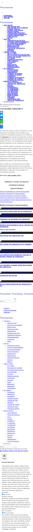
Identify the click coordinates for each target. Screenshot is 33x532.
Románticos (12, 66)
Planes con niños (15, 30)
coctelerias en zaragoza (13, 198)
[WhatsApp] (16, 121)
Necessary (7, 494)
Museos (9, 362)
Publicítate (7, 312)
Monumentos (13, 47)
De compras (9, 68)
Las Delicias (12, 91)
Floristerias (12, 70)
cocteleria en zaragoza (13, 196)
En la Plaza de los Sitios (18, 54)
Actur (10, 85)
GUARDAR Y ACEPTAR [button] (8, 529)
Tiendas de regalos (15, 77)
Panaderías (12, 72)
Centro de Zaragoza (16, 84)
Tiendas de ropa (14, 75)
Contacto (6, 308)
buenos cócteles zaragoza (18, 191)
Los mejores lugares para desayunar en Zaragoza (16, 266)
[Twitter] (16, 115)
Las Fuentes (12, 93)
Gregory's (25, 200)
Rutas (9, 341)
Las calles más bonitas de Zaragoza (16, 211)
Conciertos (12, 37)
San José (11, 96)
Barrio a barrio (11, 81)
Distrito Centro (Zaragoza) (14, 200)
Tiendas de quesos (13, 409)
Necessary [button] (5, 492)
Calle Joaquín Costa (13, 175)
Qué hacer (8, 25)
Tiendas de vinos (14, 79)
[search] (15, 301)
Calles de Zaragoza (16, 48)
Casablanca (12, 88)
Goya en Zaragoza (15, 44)
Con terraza (12, 61)
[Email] (16, 124)
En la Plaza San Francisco (19, 56)
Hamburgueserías (15, 59)
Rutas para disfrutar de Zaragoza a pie (16, 285)
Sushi (9, 63)
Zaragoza (5, 137)
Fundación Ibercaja (16, 33)
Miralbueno (12, 94)
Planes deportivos (15, 35)
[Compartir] (16, 127)
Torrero (11, 98)
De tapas (11, 58)
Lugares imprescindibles (18, 42)
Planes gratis (13, 29)
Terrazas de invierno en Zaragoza (15, 219)
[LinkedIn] (16, 118)
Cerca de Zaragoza (15, 100)
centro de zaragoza (15, 193)
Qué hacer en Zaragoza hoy (12, 235)
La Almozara (13, 89)
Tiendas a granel (15, 73)
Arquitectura (13, 45)
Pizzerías (11, 62)
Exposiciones (13, 31)
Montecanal (12, 95)
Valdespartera (13, 99)
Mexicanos (12, 65)
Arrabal (10, 86)
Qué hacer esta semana (17, 28)
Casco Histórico (14, 82)
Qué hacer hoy (13, 26)
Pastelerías (12, 71)
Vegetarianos (11, 388)
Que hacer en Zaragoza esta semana (16, 244)
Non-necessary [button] (6, 511)
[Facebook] (16, 112)
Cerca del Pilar (14, 57)
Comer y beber (10, 52)
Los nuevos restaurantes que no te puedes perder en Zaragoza (15, 255)
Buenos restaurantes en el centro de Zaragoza (16, 226)
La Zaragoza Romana (16, 43)
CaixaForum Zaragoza (17, 34)
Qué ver (7, 39)
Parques (11, 49)
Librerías (11, 76)
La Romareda (12, 90)
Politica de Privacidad (10, 310)
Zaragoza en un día (16, 40)
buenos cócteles (5, 191)
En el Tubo (12, 53)
